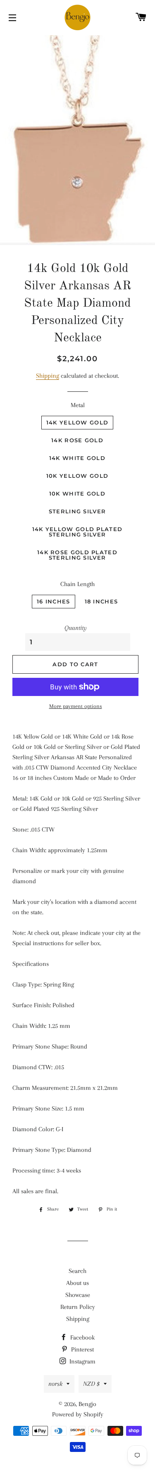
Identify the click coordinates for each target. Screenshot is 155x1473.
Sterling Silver (77, 511)
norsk (55, 1383)
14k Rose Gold (77, 440)
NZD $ (91, 1383)
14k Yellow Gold (77, 422)
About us (77, 1283)
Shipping (47, 375)
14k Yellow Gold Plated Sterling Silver (77, 532)
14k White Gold (77, 458)
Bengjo (87, 1404)
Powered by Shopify (77, 1414)
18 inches (101, 601)
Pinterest (81, 1349)
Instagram (81, 1361)
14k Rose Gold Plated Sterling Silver (77, 555)
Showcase (77, 1295)
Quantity (75, 628)
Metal (78, 405)
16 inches (53, 601)
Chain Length (77, 584)
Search (77, 1271)
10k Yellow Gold (77, 475)
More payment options (75, 706)
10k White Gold (77, 493)
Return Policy (77, 1307)
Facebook (82, 1337)
